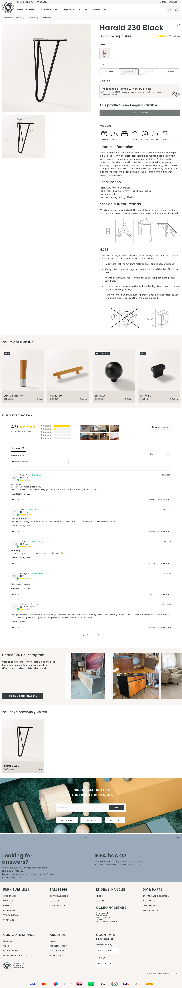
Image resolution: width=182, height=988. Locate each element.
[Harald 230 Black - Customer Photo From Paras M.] (104, 436)
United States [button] (105, 950)
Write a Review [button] (161, 427)
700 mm (169, 71)
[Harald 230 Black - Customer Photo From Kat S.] (85, 428)
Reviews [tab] (16, 448)
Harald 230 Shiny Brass (20, 494)
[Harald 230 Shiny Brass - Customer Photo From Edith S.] (114, 436)
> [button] (104, 634)
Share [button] (16, 500)
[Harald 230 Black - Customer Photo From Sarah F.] (95, 428)
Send (116, 807)
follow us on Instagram (22, 696)
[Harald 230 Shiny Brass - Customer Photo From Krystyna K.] (114, 428)
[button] (165, 500)
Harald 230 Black (18, 622)
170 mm (109, 71)
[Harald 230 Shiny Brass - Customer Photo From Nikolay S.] (104, 428)
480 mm (149, 71)
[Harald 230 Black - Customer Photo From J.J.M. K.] (85, 436)
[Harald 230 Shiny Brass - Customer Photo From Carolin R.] (95, 436)
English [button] (102, 963)
